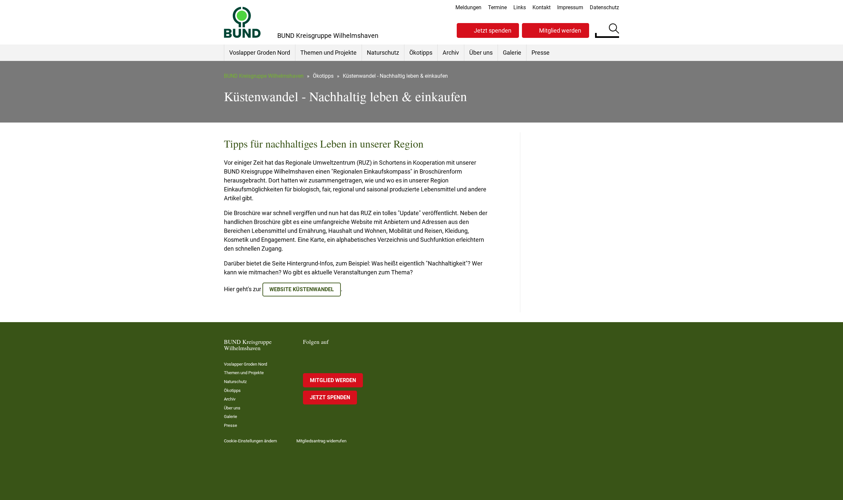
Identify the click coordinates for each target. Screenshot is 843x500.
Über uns (481, 52)
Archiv (451, 52)
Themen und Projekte (328, 52)
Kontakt (541, 7)
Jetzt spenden (492, 30)
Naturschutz (383, 52)
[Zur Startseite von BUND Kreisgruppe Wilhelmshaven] (242, 22)
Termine (497, 7)
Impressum (570, 7)
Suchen (614, 29)
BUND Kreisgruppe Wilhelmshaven (264, 76)
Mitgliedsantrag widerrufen (321, 440)
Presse (540, 52)
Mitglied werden (560, 30)
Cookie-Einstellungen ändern (250, 440)
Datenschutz (604, 7)
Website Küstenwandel (301, 289)
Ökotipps (420, 52)
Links (519, 7)
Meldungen (468, 7)
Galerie (512, 52)
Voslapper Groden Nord (259, 52)
